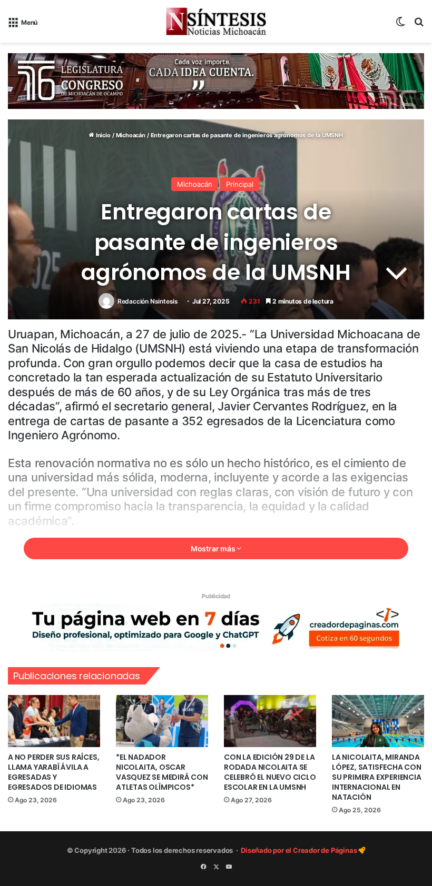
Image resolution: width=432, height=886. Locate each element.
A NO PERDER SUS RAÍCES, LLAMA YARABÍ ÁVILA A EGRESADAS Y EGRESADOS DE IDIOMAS (53, 772)
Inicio (102, 135)
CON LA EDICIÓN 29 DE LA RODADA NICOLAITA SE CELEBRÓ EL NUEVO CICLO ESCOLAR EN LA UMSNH (270, 772)
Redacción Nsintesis (147, 301)
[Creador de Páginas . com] (216, 626)
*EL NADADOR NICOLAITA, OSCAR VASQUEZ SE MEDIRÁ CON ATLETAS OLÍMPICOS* (162, 772)
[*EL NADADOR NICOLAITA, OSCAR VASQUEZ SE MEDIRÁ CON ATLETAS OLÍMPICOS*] (162, 721)
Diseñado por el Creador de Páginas (299, 850)
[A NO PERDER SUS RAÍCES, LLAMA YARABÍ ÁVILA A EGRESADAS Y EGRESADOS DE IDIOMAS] (54, 721)
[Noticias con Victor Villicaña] (216, 21)
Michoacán (130, 135)
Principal (239, 184)
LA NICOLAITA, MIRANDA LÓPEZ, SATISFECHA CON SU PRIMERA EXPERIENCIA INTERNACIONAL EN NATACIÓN (376, 777)
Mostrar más (214, 548)
